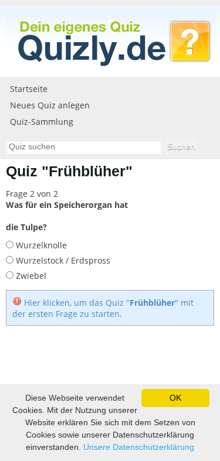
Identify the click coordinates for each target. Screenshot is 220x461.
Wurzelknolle (40, 245)
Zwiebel (29, 275)
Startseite (29, 88)
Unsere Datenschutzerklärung (138, 447)
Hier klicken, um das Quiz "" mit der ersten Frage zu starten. (103, 308)
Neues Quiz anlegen (50, 105)
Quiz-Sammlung (41, 121)
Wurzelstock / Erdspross (61, 260)
